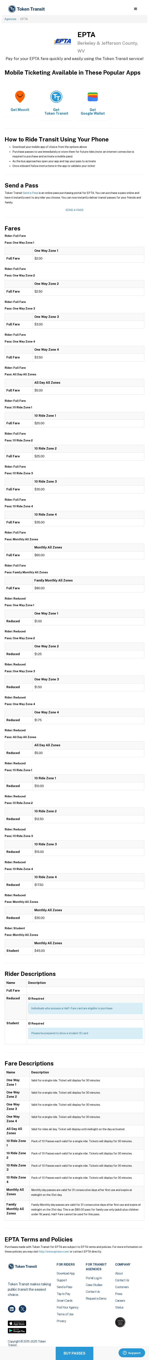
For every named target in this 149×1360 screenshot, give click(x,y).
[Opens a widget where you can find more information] (131, 1353)
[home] (27, 9)
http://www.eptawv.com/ (54, 1251)
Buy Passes (74, 1353)
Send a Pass (30, 192)
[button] (135, 9)
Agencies (10, 19)
